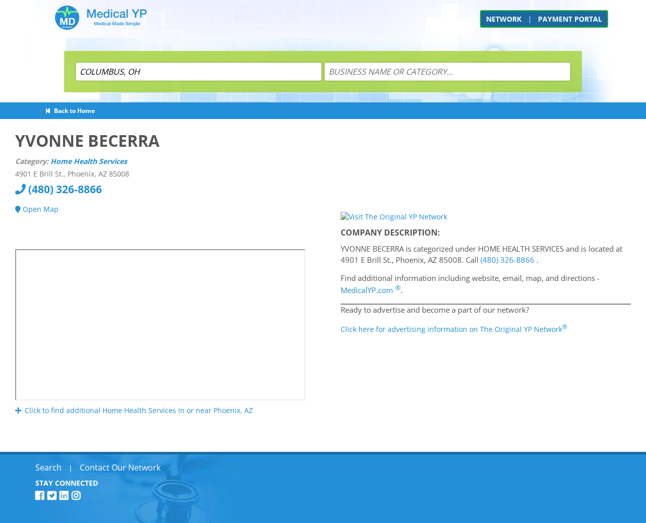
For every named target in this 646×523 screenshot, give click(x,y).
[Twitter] (53, 495)
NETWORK (503, 19)
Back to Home (73, 110)
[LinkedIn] (66, 495)
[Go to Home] (101, 21)
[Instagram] (78, 495)
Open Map (40, 209)
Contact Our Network (120, 467)
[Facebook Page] (41, 495)
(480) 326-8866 (64, 189)
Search (48, 467)
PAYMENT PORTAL (570, 19)
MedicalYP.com (371, 290)
